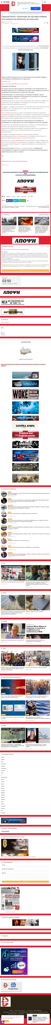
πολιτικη (2, 797)
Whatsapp (23, 200)
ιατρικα (18, 196)
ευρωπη (14, 196)
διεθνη (2, 772)
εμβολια (2, 779)
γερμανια (8, 196)
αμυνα (2, 761)
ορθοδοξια (3, 792)
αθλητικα (2, 759)
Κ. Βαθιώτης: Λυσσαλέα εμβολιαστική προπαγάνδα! (12, 581)
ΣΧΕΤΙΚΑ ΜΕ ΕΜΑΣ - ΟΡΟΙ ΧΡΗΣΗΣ (16, 1013)
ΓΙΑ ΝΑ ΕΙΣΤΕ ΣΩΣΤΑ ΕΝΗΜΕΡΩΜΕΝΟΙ (26, 175)
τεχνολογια (3, 806)
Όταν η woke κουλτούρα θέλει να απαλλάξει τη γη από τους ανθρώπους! (22, 513)
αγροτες (2, 757)
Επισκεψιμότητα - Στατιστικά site (10, 1012)
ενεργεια (2, 781)
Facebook (10, 200)
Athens (4, 278)
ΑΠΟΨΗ (11, 1010)
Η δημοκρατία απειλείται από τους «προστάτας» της (18, 540)
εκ (1, 775)
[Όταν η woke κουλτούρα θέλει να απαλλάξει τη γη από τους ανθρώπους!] (4, 514)
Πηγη (2, 156)
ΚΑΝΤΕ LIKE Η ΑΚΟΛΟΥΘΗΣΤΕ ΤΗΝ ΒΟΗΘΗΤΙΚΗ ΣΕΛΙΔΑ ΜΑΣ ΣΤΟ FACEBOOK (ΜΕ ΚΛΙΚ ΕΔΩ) (25, 173)
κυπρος (2, 788)
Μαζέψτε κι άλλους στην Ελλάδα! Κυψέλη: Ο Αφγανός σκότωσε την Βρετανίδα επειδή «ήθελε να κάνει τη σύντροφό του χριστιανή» (13, 668)
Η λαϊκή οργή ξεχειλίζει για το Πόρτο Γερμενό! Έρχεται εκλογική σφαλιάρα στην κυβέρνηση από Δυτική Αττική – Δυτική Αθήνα (29, 494)
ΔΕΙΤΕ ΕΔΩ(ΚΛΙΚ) (5, 831)
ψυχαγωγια (3, 812)
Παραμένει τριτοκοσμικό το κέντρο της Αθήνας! (36, 667)
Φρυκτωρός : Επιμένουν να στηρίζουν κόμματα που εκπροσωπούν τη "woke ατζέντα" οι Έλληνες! (37, 696)
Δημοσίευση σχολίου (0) (25, 270)
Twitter (16, 200)
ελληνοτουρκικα (4, 777)
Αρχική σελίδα (4, 12)
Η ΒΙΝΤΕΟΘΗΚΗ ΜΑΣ (23, 1012)
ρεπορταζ (3, 799)
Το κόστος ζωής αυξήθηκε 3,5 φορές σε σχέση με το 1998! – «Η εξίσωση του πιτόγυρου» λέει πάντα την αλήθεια (29, 534)
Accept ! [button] (6, 1021)
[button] (49, 2)
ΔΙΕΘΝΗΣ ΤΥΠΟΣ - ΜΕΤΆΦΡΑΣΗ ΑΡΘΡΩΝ (38, 1012)
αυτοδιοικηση (3, 768)
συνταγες (2, 803)
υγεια (2, 810)
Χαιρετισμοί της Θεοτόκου (20, 1010)
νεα (28, 196)
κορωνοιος (23, 196)
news (9, 12)
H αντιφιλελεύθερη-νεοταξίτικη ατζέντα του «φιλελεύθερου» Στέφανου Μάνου (23, 547)
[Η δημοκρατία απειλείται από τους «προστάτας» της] (4, 541)
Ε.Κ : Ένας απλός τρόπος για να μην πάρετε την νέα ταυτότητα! (12, 718)
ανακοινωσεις (3, 763)
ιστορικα (2, 786)
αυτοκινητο (3, 770)
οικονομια (3, 790)
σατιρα (2, 801)
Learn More (10, 1018)
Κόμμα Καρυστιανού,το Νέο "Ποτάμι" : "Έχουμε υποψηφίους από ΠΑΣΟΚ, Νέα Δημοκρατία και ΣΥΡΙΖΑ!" (36, 745)
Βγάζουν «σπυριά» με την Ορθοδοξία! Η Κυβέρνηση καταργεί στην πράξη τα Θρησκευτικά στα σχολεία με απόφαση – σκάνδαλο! (29, 528)
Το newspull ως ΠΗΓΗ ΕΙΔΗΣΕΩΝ (34, 1010)
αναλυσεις (3, 766)
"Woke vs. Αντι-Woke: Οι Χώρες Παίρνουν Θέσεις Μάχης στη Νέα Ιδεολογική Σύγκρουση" (11, 696)
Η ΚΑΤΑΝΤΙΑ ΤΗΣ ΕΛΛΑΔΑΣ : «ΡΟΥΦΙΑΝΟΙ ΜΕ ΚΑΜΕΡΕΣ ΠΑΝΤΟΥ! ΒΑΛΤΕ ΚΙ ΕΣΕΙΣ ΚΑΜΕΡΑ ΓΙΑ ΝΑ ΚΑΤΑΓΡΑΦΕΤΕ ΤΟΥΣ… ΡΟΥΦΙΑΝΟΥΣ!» (12, 745)
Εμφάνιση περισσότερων (44, 214)
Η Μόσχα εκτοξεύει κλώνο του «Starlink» (35, 611)
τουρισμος (3, 808)
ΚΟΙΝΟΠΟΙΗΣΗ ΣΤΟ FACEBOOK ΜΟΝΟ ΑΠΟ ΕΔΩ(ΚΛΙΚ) (14, 161)
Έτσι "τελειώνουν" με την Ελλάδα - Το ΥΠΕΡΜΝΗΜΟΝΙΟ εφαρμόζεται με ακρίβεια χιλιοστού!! (38, 718)
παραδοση (3, 795)
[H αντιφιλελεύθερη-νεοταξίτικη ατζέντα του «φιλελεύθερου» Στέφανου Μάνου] (4, 548)
